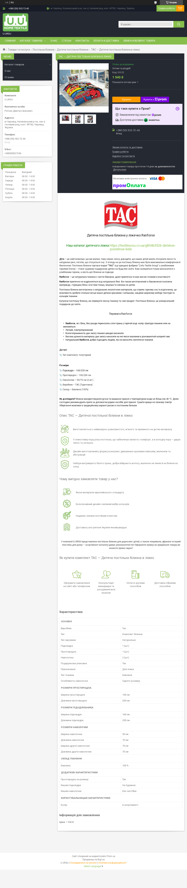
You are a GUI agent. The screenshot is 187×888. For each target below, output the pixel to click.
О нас (54, 40)
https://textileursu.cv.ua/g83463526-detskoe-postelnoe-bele (143, 247)
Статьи (66, 40)
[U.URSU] (15, 22)
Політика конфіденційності (112, 863)
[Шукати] (178, 24)
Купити (126, 99)
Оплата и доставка (106, 40)
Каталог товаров (31, 40)
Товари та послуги (19, 49)
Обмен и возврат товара (139, 40)
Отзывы (9, 77)
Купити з (149, 99)
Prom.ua (111, 856)
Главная (10, 40)
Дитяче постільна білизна (72, 49)
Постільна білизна (43, 49)
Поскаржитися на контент (83, 863)
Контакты (82, 40)
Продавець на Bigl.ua (94, 859)
